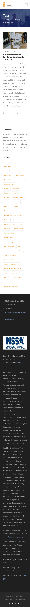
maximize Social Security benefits (12, 215)
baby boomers (8, 166)
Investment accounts (18, 197)
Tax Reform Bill (17, 277)
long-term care (7, 211)
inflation (16, 193)
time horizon (16, 282)
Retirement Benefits (18, 228)
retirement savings (9, 242)
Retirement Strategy (9, 246)
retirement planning (9, 237)
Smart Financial (10, 112)
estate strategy (20, 175)
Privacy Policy (12, 571)
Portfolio (15, 219)
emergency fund (8, 175)
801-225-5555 (22, 534)
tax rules (6, 282)
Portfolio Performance (9, 224)
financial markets (20, 179)
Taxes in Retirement (16, 273)
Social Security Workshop (10, 259)
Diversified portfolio (9, 171)
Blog (21, 112)
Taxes (5, 273)
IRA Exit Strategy (14, 206)
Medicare (6, 219)
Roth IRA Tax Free (8, 251)
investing (6, 197)
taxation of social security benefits (12, 268)
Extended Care (8, 179)
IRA (23, 202)
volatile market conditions (10, 286)
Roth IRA (20, 246)
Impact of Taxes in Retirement (11, 188)
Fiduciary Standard (8, 320)
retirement (7, 228)
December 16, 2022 (9, 51)
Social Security (20, 251)
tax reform (7, 277)
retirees (21, 224)
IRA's (5, 206)
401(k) (5, 162)
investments (7, 202)
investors (16, 202)
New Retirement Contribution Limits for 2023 (13, 57)
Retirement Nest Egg (9, 233)
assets (12, 162)
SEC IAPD (18, 362)
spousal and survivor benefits (11, 264)
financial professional (9, 184)
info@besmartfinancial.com (15, 312)
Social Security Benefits (10, 255)
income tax (7, 193)
